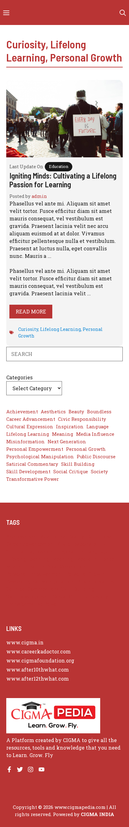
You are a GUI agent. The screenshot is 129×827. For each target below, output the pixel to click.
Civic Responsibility (82, 419)
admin (39, 196)
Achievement (22, 412)
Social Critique (70, 472)
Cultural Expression (29, 427)
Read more (31, 311)
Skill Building (78, 464)
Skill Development (28, 472)
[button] (122, 12)
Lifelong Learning (60, 329)
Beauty (76, 412)
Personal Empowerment (34, 449)
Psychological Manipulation (40, 457)
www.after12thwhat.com (37, 678)
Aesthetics (53, 412)
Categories (19, 377)
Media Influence (95, 434)
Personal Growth (86, 57)
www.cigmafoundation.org (40, 660)
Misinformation (25, 442)
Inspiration (70, 427)
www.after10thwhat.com (37, 669)
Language (97, 427)
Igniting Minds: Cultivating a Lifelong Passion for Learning (62, 180)
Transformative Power (32, 479)
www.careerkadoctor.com (38, 651)
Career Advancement (30, 419)
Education (58, 166)
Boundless (99, 412)
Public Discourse (96, 457)
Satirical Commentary (32, 464)
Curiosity (26, 44)
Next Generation (67, 442)
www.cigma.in (25, 642)
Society (99, 472)
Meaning (62, 434)
